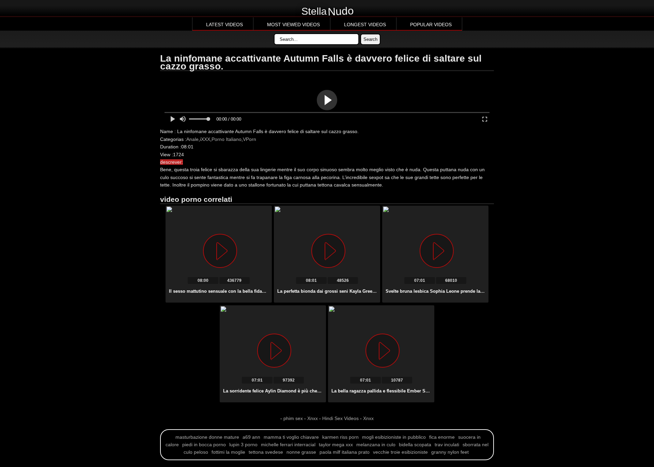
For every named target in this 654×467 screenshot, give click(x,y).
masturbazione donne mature (207, 437)
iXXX (205, 139)
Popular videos (431, 24)
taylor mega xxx (336, 444)
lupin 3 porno (243, 444)
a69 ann (251, 437)
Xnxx (312, 418)
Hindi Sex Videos (340, 418)
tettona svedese (266, 452)
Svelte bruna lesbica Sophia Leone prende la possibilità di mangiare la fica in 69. (471, 291)
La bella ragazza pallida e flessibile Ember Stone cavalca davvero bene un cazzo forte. (422, 390)
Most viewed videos (293, 24)
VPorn (249, 139)
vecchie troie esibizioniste (400, 452)
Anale (192, 139)
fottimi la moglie (228, 452)
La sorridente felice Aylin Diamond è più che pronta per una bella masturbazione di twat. (316, 390)
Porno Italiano (227, 139)
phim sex (293, 418)
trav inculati (447, 444)
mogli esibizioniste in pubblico (394, 437)
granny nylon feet (450, 452)
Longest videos (365, 24)
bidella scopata (415, 444)
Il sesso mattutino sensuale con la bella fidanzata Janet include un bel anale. (250, 291)
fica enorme (442, 437)
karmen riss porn (340, 437)
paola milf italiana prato (345, 452)
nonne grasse (301, 452)
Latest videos (224, 24)
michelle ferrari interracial (288, 444)
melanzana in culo (375, 444)
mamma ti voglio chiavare (291, 437)
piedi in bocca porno (204, 444)
